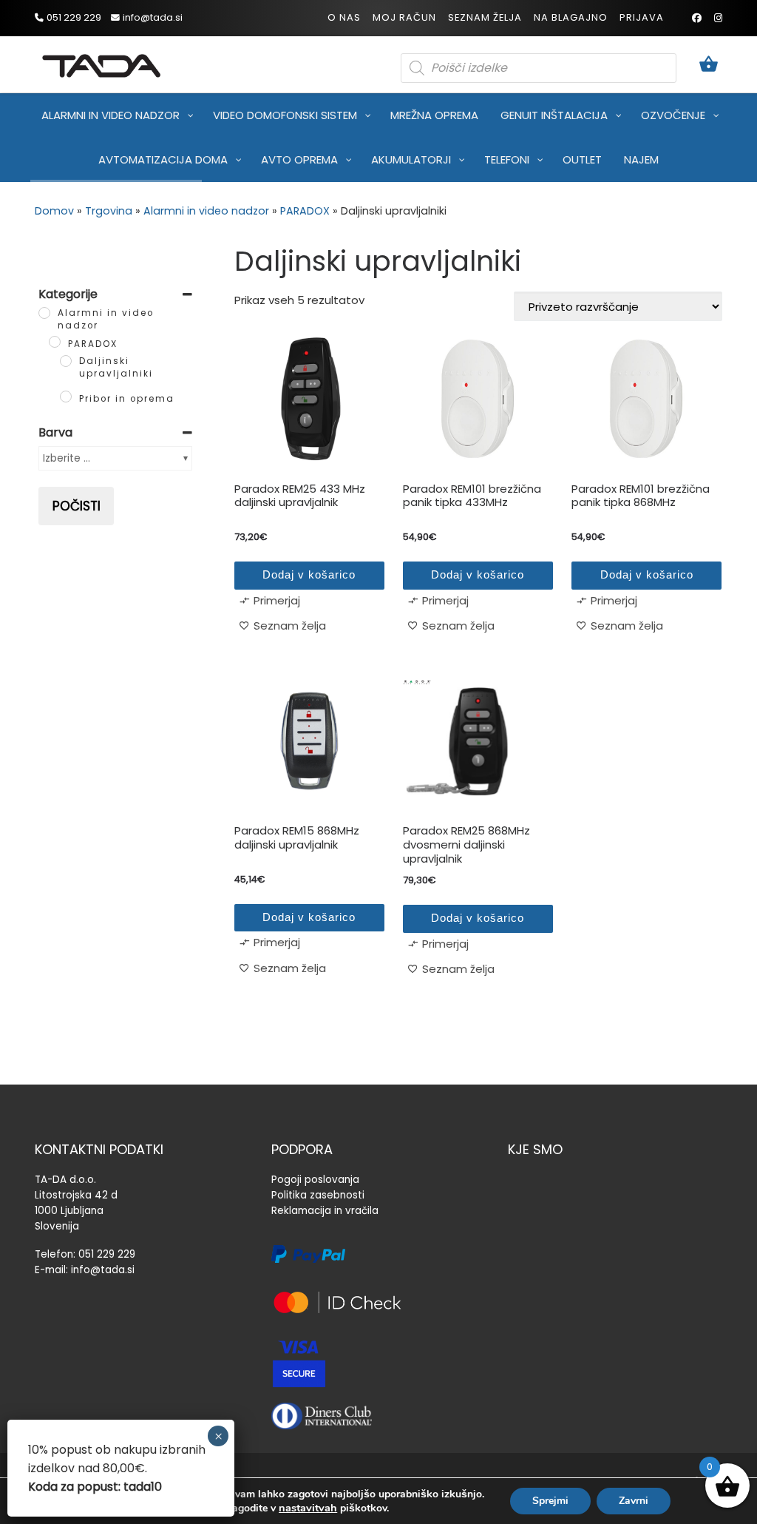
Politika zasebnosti (317, 1195)
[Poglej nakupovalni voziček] (708, 65)
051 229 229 (106, 1254)
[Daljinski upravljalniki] (66, 361)
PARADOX (305, 210)
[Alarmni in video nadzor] (44, 313)
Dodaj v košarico (309, 574)
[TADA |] (101, 63)
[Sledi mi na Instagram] (718, 18)
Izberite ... (66, 458)
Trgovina (108, 210)
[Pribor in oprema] (66, 396)
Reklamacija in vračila (324, 1211)
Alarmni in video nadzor (206, 210)
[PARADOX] (55, 342)
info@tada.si (103, 1270)
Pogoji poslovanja (315, 1180)
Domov (54, 210)
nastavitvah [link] (308, 1507)
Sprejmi (550, 1501)
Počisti (76, 506)
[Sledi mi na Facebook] (697, 18)
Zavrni (633, 1501)
